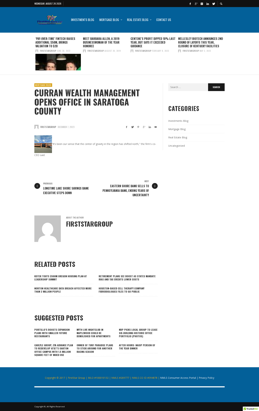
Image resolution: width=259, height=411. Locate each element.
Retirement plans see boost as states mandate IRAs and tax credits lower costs (127, 277)
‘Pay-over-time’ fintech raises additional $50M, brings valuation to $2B (55, 42)
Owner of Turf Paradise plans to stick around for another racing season (95, 348)
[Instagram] (201, 3)
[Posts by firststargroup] (36, 50)
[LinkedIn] (207, 3)
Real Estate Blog (177, 137)
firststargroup (48, 50)
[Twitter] (213, 3)
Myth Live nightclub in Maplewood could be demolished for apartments (93, 333)
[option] (58, 54)
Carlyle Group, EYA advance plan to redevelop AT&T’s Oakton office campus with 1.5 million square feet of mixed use (53, 350)
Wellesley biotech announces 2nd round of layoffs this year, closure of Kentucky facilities (200, 42)
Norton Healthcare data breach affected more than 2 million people (63, 289)
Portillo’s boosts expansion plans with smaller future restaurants (52, 333)
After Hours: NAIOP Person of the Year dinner (137, 346)
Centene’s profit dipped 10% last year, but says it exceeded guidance (153, 42)
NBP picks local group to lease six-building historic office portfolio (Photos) (138, 333)
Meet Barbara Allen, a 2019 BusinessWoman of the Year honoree (101, 42)
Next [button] (227, 55)
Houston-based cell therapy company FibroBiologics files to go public (121, 289)
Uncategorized (176, 145)
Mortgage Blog (43, 85)
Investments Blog (178, 120)
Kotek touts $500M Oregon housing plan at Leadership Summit (60, 277)
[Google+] (196, 3)
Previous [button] (31, 55)
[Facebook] (190, 3)
